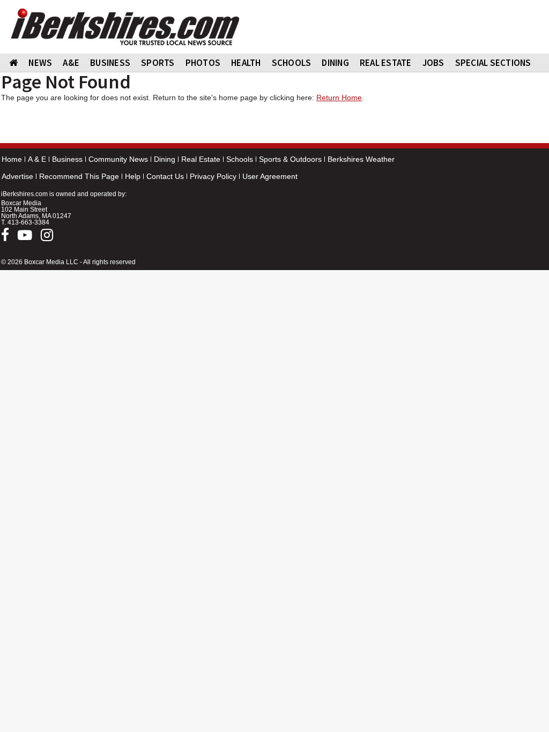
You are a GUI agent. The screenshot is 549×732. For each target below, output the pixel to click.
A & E (37, 159)
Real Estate (200, 159)
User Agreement (270, 176)
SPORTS (158, 63)
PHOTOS (203, 63)
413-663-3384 (28, 222)
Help (132, 176)
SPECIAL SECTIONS (493, 63)
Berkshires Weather (361, 159)
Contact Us (165, 176)
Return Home (339, 97)
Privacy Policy (213, 176)
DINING (335, 63)
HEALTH (246, 63)
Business (67, 159)
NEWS (40, 63)
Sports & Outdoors (290, 159)
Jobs (433, 63)
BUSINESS (110, 63)
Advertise (17, 176)
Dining (164, 159)
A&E (71, 63)
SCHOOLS (291, 63)
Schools (239, 159)
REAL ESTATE (386, 63)
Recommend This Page (79, 176)
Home (12, 159)
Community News (118, 159)
